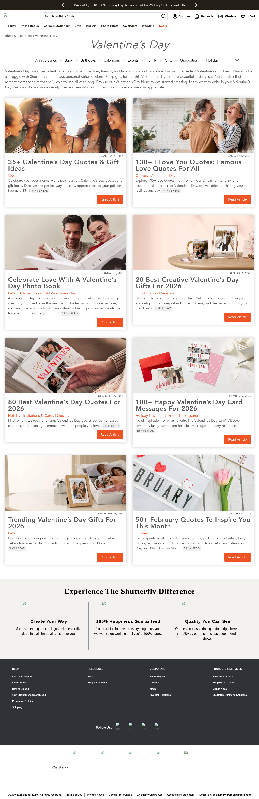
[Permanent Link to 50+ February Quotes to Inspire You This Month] (193, 483)
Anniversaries (46, 60)
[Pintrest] (157, 727)
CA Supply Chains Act (149, 794)
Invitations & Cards (38, 415)
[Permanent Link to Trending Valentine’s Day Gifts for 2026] (65, 483)
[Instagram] (118, 727)
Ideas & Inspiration (18, 36)
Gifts (168, 60)
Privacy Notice (95, 794)
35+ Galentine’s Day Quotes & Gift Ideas (63, 165)
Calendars (112, 60)
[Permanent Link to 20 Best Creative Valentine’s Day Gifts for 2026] (193, 242)
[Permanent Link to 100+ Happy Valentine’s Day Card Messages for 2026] (193, 365)
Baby (69, 60)
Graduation (189, 60)
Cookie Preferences (120, 794)
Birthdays (88, 60)
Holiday (212, 60)
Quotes (14, 175)
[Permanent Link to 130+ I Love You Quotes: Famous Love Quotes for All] (193, 125)
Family (151, 60)
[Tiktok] (131, 727)
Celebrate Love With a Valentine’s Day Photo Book (62, 283)
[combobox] (101, 16)
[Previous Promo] (64, 5)
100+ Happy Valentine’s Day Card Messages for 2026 (189, 405)
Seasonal (41, 293)
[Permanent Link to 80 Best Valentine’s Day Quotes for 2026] (65, 365)
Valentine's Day (163, 175)
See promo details (163, 5)
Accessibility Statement (180, 794)
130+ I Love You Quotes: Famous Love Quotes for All (188, 165)
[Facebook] (144, 727)
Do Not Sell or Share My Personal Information (225, 794)
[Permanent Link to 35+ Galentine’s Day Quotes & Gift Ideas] (65, 125)
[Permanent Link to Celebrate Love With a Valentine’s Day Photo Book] (65, 242)
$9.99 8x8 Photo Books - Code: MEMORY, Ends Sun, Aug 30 (119, 5)
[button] (163, 16)
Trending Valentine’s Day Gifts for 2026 (62, 523)
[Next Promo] (195, 5)
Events (133, 60)
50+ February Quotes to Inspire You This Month (193, 523)
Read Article (110, 199)
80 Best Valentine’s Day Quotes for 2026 (64, 405)
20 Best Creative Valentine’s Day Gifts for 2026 (187, 283)
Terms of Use (74, 794)
